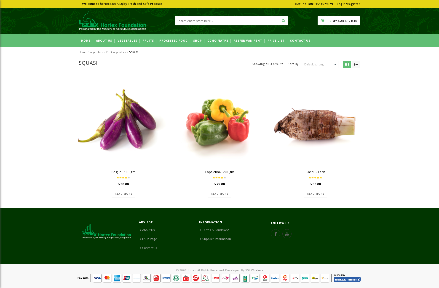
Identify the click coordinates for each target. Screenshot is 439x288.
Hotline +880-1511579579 (314, 4)
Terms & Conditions (215, 230)
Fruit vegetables (116, 52)
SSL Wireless (254, 270)
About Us (148, 230)
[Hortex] (112, 21)
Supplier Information (216, 239)
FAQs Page (149, 239)
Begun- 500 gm (123, 172)
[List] (356, 64)
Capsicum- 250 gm (219, 172)
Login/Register (348, 4)
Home (82, 52)
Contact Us (149, 248)
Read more (123, 193)
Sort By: (294, 63)
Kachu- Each (315, 172)
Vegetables (96, 52)
